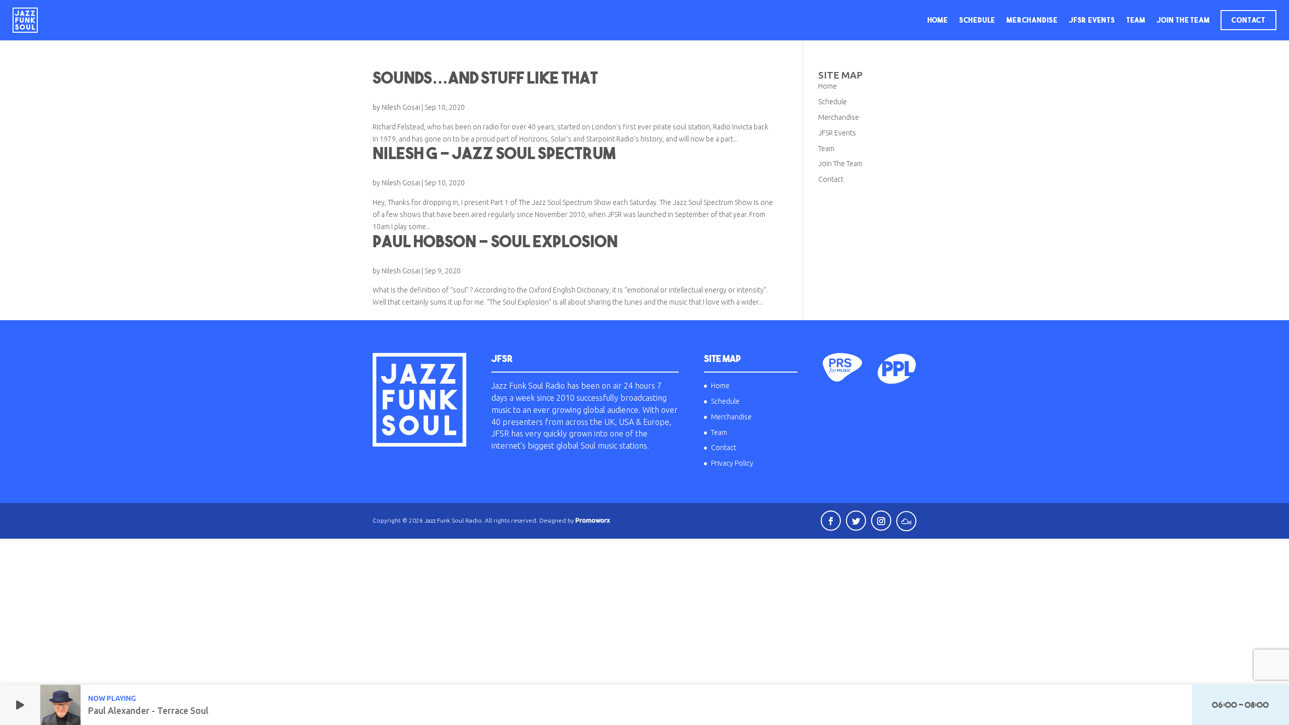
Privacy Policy (732, 463)
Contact (1248, 20)
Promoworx (593, 520)
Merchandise (1032, 20)
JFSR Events (1092, 20)
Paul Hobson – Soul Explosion (495, 241)
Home (937, 20)
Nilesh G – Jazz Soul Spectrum (494, 153)
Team (1135, 20)
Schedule (977, 20)
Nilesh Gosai (401, 107)
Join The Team (1183, 20)
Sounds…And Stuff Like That (485, 77)
